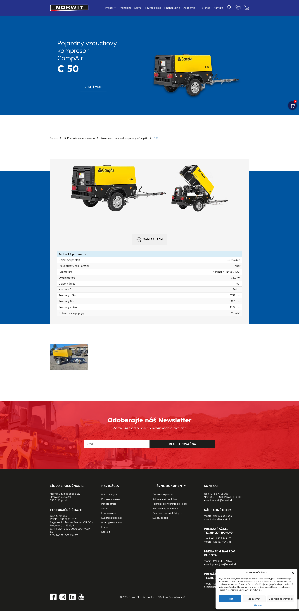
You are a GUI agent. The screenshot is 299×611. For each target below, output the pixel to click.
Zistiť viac (93, 87)
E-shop (206, 7)
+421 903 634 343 (221, 515)
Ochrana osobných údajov (167, 513)
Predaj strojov (109, 494)
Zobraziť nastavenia (281, 598)
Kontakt (218, 7)
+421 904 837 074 (221, 561)
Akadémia (189, 7)
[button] (292, 572)
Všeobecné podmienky (165, 508)
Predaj (109, 7)
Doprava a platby (162, 494)
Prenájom (125, 7)
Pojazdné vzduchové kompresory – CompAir (124, 138)
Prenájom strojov (110, 499)
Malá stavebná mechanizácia (79, 138)
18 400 (237, 497)
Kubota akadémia (111, 518)
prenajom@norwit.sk (224, 564)
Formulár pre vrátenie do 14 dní (169, 504)
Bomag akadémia (111, 522)
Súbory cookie (160, 518)
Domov (54, 138)
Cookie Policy (256, 605)
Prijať (230, 598)
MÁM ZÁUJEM (153, 239)
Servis (138, 7)
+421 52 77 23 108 (218, 493)
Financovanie (172, 7)
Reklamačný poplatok (164, 499)
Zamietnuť (254, 598)
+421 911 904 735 (221, 541)
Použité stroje (153, 7)
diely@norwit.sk (221, 519)
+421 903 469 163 (221, 538)
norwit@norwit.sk (222, 500)
